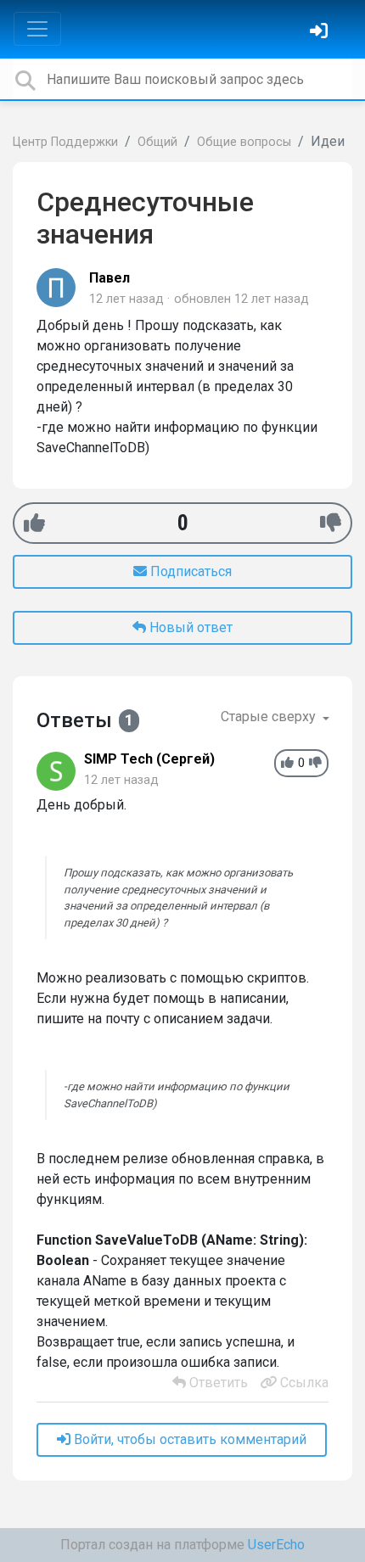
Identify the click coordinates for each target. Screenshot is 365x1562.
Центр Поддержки (65, 142)
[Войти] (321, 32)
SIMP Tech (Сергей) (149, 759)
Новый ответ (189, 627)
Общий (157, 142)
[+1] (34, 523)
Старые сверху (270, 716)
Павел (109, 278)
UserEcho (276, 1545)
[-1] (330, 523)
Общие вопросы (244, 142)
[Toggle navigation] (37, 29)
